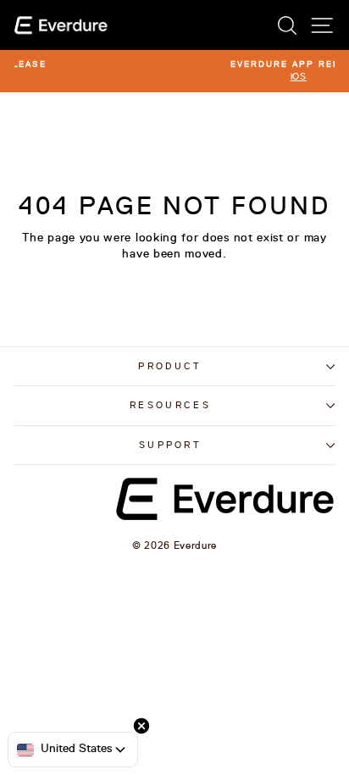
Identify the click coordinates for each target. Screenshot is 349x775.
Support (170, 445)
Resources (170, 405)
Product (170, 366)
